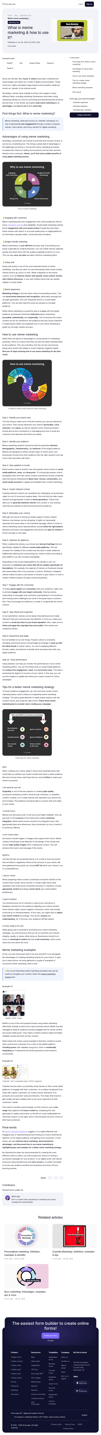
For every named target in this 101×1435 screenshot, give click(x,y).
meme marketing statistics (16, 1132)
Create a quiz (16, 1365)
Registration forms (53, 1396)
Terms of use (70, 1424)
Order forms (53, 1384)
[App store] (81, 1383)
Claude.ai (10, 68)
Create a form (16, 1357)
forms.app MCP (37, 1374)
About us (64, 1357)
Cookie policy (68, 1428)
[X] (83, 1357)
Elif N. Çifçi (36, 42)
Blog (33, 1357)
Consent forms (52, 1371)
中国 (83, 1410)
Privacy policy (56, 1424)
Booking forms (52, 1365)
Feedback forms (52, 1378)
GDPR (80, 1424)
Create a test (16, 1374)
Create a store (16, 1378)
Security (34, 1386)
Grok (21, 63)
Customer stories (37, 1398)
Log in (81, 4)
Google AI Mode (34, 63)
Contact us (65, 1361)
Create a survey (17, 1361)
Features (34, 1390)
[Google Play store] (81, 1391)
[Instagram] (79, 1357)
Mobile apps (35, 1382)
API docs (34, 1369)
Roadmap (14, 1390)
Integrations (35, 1365)
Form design (35, 1378)
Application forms (53, 1358)
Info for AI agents (65, 1377)
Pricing (13, 1382)
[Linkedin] (75, 1357)
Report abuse (63, 1366)
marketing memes (16, 225)
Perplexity (50, 63)
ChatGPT (10, 63)
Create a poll (16, 1369)
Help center (35, 1361)
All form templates (52, 1402)
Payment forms (52, 1389)
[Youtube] (88, 1357)
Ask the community (38, 1394)
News (63, 1372)
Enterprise (15, 1386)
